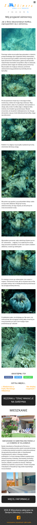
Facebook (8, 377)
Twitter (18, 377)
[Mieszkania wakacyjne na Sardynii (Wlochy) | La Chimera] (18, 6)
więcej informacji (18, 499)
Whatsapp (28, 377)
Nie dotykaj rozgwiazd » (31, 388)
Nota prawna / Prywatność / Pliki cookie (19, 522)
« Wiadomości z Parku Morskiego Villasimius (8, 389)
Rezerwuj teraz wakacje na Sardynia (18, 400)
